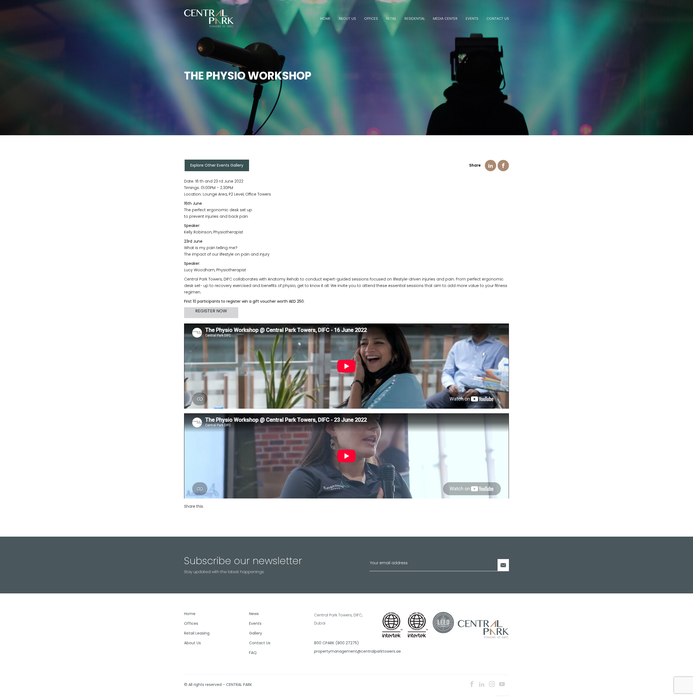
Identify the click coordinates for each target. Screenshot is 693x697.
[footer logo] (483, 628)
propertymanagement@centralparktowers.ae (344, 651)
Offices (371, 18)
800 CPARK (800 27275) (336, 643)
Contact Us (497, 18)
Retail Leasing (197, 633)
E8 (508, 696)
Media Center (445, 18)
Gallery (255, 633)
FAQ (253, 652)
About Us (347, 18)
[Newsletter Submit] (503, 565)
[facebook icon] (472, 685)
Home (325, 18)
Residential (414, 18)
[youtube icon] (502, 685)
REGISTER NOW (211, 311)
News (254, 613)
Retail (391, 18)
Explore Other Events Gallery (216, 165)
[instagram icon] (492, 685)
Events (472, 18)
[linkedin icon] (482, 685)
